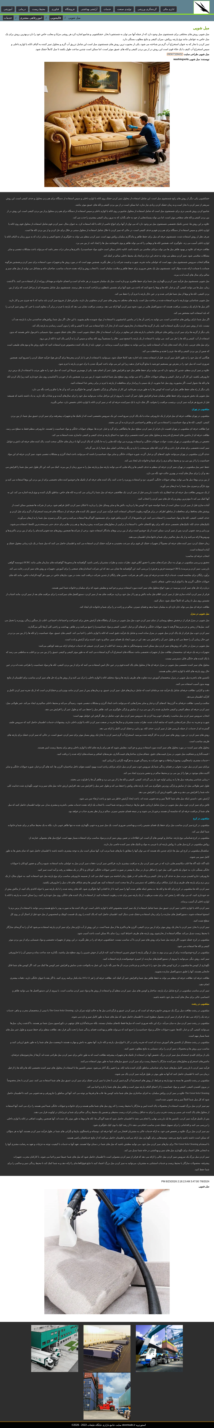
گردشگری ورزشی (147, 9)
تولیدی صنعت (124, 9)
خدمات (107, 9)
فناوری (55, 9)
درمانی (22, 9)
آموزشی (8, 9)
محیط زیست (38, 9)
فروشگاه (70, 9)
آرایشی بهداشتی (89, 9)
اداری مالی (168, 9)
